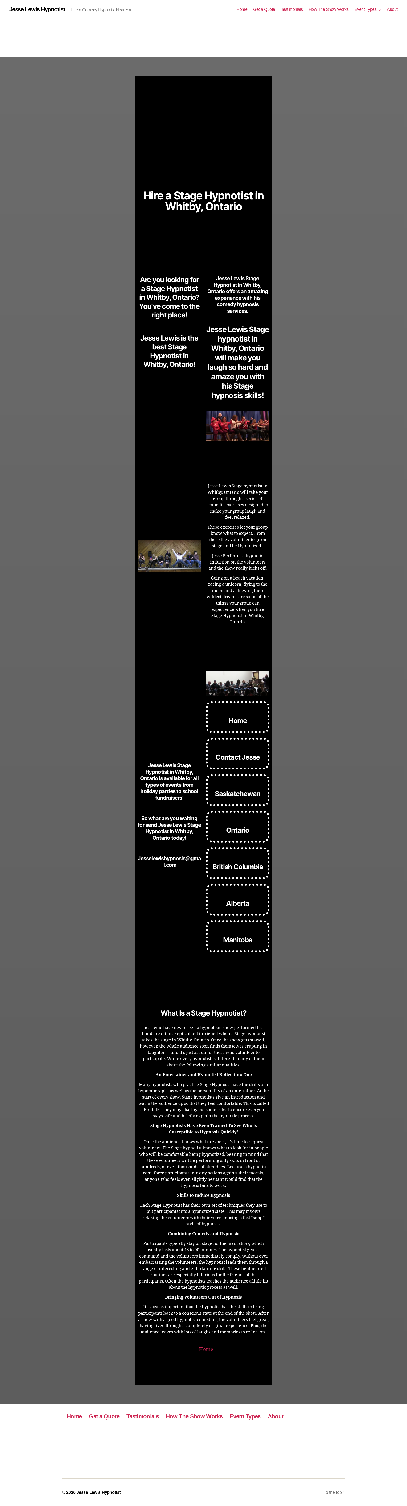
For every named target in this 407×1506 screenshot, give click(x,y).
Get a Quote (264, 9)
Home (241, 9)
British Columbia (237, 867)
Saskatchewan (238, 794)
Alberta (237, 903)
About (392, 9)
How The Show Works (329, 9)
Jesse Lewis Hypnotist (37, 9)
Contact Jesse (238, 757)
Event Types (365, 9)
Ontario (237, 830)
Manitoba (237, 940)
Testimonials (292, 9)
